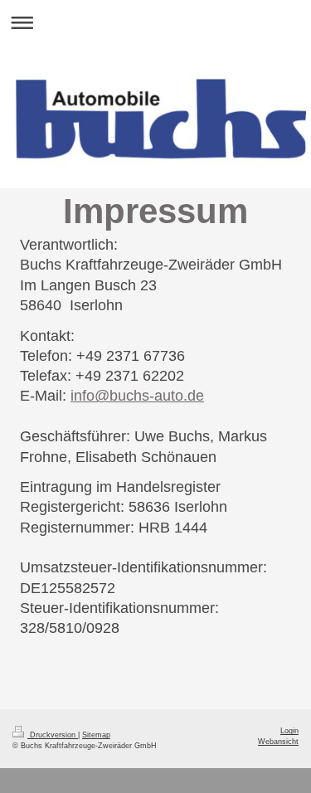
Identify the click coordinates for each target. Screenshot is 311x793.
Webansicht (278, 741)
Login (289, 731)
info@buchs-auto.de (137, 395)
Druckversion (52, 735)
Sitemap (96, 735)
